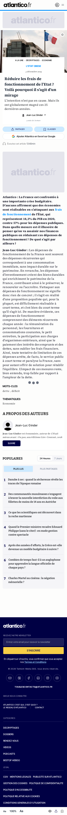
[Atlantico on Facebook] (29, 678)
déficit (16, 391)
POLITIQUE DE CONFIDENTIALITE (46, 783)
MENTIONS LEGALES (20, 776)
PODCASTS (9, 753)
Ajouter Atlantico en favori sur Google (36, 136)
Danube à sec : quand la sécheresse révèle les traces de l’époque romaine (35, 481)
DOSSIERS (8, 734)
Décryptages (32, 60)
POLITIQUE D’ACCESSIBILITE (17, 789)
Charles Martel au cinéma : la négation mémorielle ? (31, 580)
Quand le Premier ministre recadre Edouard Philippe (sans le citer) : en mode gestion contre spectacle (35, 530)
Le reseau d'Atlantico (14, 707)
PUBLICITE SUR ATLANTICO (47, 776)
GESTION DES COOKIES (15, 783)
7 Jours (58, 458)
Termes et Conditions (35, 662)
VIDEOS (7, 747)
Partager (20, 129)
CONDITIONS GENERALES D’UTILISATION (24, 802)
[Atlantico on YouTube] (57, 678)
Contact (39, 707)
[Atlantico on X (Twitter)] (19, 678)
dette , (7, 391)
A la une (19, 60)
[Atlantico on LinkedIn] (38, 678)
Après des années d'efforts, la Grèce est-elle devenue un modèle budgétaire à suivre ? (35, 547)
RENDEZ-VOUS (10, 740)
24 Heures (45, 458)
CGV (5, 776)
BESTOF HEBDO (11, 760)
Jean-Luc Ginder (34, 115)
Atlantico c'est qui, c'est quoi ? (20, 705)
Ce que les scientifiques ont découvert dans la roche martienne (34, 514)
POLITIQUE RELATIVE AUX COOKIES (21, 796)
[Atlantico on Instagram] (47, 678)
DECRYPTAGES (11, 727)
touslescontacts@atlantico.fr (33, 687)
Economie (47, 60)
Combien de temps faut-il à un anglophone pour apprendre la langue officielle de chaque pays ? (34, 563)
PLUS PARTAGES (48, 468)
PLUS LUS (18, 468)
